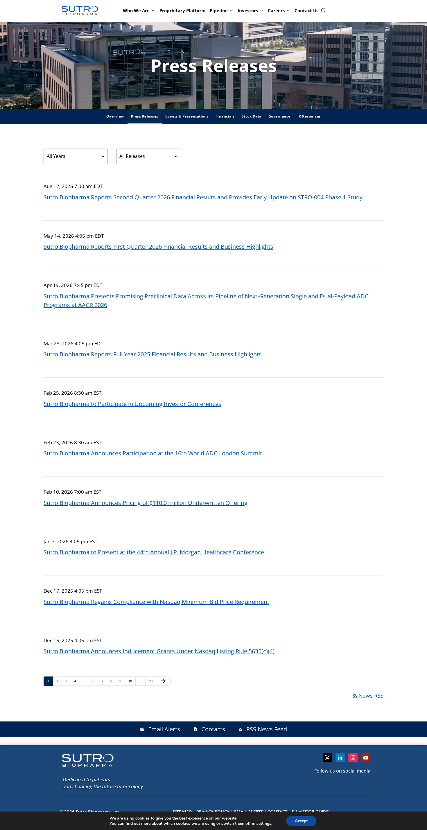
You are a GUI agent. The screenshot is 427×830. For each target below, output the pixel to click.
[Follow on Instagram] (353, 757)
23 (152, 681)
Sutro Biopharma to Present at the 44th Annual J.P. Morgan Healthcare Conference (154, 552)
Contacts (209, 729)
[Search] (322, 11)
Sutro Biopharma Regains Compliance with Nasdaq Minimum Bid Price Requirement (156, 602)
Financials (225, 116)
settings (263, 823)
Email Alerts (160, 729)
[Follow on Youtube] (365, 757)
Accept (301, 821)
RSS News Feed (262, 729)
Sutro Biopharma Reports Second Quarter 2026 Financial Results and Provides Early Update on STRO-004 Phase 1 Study (203, 197)
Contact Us (306, 10)
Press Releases (144, 116)
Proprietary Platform (182, 10)
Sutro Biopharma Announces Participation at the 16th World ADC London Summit (153, 453)
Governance (279, 116)
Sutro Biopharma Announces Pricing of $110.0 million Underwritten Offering (145, 503)
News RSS (367, 695)
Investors (248, 10)
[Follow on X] (327, 757)
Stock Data (251, 116)
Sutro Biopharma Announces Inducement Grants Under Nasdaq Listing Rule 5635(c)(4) (159, 651)
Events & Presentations (187, 116)
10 (131, 681)
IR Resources (309, 116)
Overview (115, 116)
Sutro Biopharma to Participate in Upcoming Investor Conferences (132, 404)
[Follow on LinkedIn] (340, 757)
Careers (276, 10)
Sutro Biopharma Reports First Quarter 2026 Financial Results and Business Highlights (158, 246)
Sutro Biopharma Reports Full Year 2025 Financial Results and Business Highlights (153, 354)
